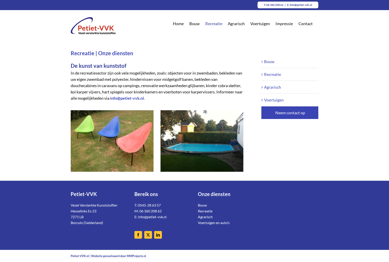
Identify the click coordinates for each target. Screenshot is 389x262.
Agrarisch (272, 87)
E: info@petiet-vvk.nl (299, 5)
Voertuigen (274, 99)
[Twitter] (148, 235)
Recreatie (272, 74)
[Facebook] (138, 235)
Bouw (269, 61)
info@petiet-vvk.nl (152, 217)
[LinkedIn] (158, 235)
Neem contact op (290, 112)
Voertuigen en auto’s (214, 222)
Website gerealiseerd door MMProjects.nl (118, 256)
